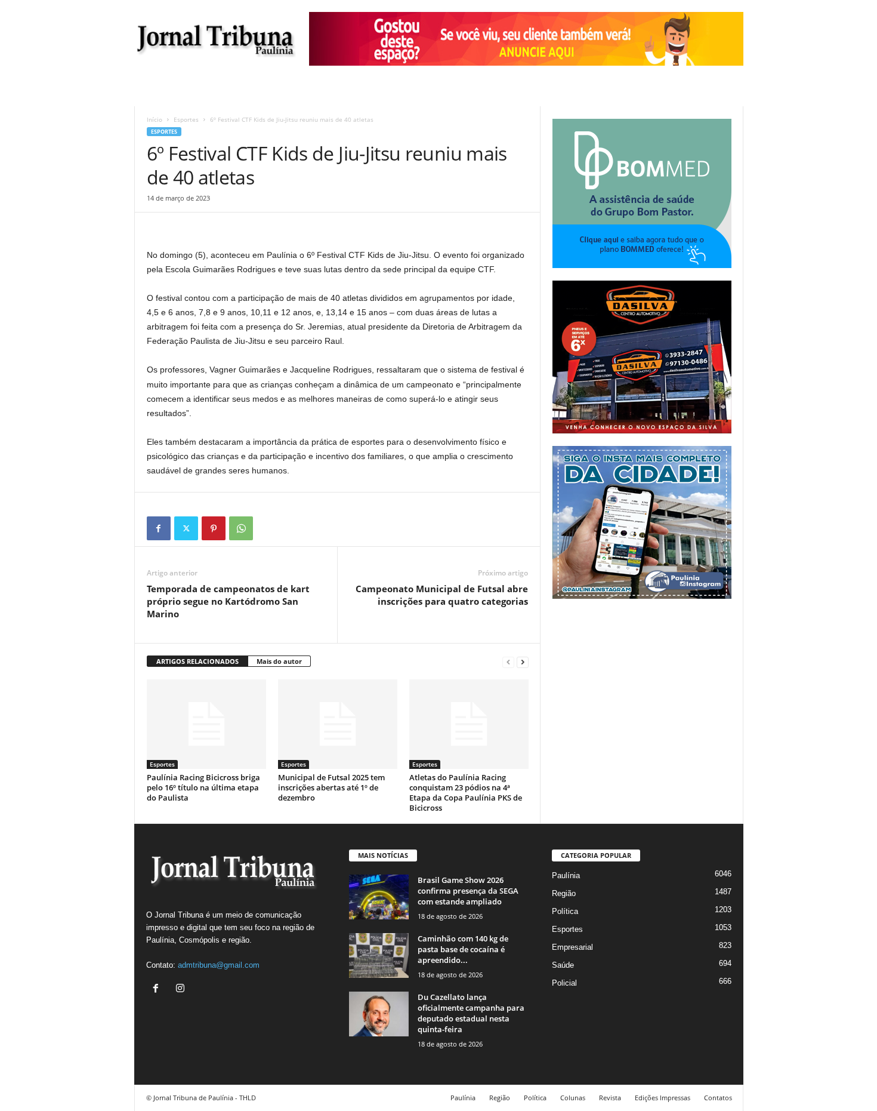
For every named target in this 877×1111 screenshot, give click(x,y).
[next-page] (523, 661)
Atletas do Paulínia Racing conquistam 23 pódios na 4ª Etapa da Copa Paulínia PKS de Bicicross (465, 792)
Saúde (563, 965)
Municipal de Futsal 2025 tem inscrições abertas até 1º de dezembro (331, 787)
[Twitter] (186, 528)
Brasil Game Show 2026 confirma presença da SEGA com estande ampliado (468, 891)
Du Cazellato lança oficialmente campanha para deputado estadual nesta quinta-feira (471, 1013)
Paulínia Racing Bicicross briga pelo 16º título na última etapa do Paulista (203, 787)
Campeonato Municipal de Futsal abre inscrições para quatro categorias (442, 595)
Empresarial (572, 947)
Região (564, 893)
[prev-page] (508, 661)
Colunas (572, 1097)
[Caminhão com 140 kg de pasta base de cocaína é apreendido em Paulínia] (379, 955)
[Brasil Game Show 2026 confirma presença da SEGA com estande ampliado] (379, 897)
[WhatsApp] (241, 528)
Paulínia (566, 875)
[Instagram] (182, 989)
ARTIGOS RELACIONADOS (197, 661)
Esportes (186, 119)
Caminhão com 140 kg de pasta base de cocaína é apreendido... (463, 949)
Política (565, 911)
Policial (564, 982)
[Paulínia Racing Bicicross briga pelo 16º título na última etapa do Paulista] (206, 724)
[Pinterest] (214, 528)
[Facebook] (159, 528)
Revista (610, 1097)
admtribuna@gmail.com (219, 965)
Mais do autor (279, 661)
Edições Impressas (662, 1097)
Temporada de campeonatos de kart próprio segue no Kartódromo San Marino (228, 601)
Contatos (718, 1097)
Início (154, 119)
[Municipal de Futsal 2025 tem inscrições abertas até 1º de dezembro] (337, 724)
